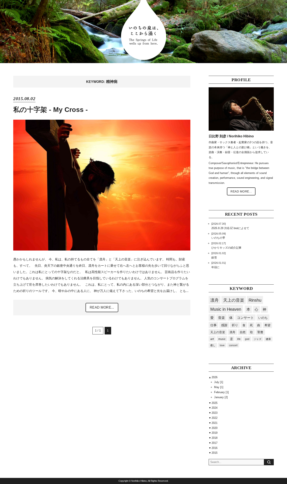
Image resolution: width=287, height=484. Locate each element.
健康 (268, 339)
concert (233, 345)
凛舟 (214, 300)
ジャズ (257, 339)
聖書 (260, 332)
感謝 (224, 325)
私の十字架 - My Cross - (50, 109)
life (239, 339)
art (212, 339)
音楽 (221, 318)
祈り (235, 325)
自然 (243, 332)
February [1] (221, 392)
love (222, 345)
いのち (263, 318)
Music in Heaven (225, 309)
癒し (212, 345)
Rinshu (255, 300)
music (222, 339)
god (247, 339)
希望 (267, 325)
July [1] (218, 382)
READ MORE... (102, 307)
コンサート (245, 318)
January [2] (221, 397)
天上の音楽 (233, 300)
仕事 (213, 325)
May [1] (218, 387)
